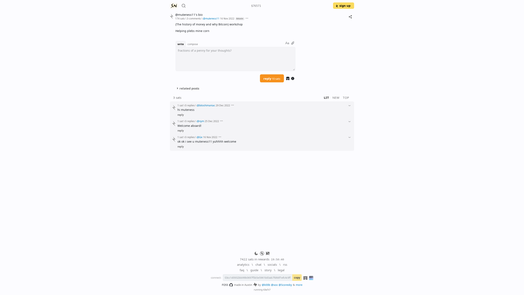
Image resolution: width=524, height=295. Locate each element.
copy (297, 277)
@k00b (266, 285)
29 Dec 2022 (223, 105)
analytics (243, 264)
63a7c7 (266, 289)
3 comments (194, 18)
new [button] (336, 97)
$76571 (256, 5)
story (268, 270)
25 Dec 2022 (212, 121)
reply (271, 78)
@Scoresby (285, 285)
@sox (274, 285)
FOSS (225, 285)
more (299, 285)
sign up (344, 5)
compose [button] (192, 44)
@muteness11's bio (189, 14)
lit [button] (326, 97)
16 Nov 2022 (227, 18)
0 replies (190, 105)
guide (254, 270)
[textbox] (263, 27)
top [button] (346, 97)
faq (242, 270)
